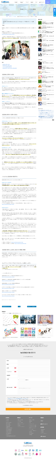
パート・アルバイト (44, 433)
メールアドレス (9, 371)
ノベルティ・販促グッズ (32, 430)
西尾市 (50, 117)
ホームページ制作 (20, 422)
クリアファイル (50, 111)
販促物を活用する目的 (6, 64)
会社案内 (51, 115)
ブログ (41, 420)
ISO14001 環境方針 (9, 430)
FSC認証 (30, 434)
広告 (50, 116)
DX (41, 110)
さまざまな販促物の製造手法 (7, 66)
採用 (40, 117)
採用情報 (42, 427)
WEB (48, 110)
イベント (52, 110)
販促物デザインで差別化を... (31, 306)
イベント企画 (31, 429)
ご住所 (8, 379)
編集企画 (30, 421)
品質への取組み (8, 425)
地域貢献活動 (8, 426)
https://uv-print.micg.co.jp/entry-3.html (17, 242)
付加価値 (48, 115)
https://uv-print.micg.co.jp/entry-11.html (8, 288)
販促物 (52, 117)
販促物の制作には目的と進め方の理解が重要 (10, 68)
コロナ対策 (45, 112)
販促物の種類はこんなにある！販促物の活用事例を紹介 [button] (28, 337)
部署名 (8, 364)
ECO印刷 (19, 425)
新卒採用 (42, 430)
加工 (53, 115)
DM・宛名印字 (31, 433)
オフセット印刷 (40, 111)
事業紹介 (19, 417)
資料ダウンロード (43, 424)
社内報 (47, 117)
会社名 (8, 360)
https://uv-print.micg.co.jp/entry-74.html (8, 204)
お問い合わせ (43, 436)
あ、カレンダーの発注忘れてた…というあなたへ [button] (44, 337)
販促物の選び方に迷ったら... (7, 306)
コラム (42, 112)
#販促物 (3, 25)
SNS (44, 110)
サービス (30, 417)
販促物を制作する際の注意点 (7, 65)
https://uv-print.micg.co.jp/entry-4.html (20, 243)
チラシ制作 (19, 421)
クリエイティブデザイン (21, 426)
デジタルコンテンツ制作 (32, 425)
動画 (39, 116)
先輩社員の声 (43, 429)
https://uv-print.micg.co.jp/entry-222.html (8, 284)
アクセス (7, 421)
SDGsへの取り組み (8, 422)
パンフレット (41, 115)
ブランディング (45, 115)
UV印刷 (46, 110)
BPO (39, 110)
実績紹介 (46, 116)
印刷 (41, 116)
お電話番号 (8, 375)
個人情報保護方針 (8, 433)
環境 (45, 117)
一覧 (19, 306)
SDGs (43, 110)
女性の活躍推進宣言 (9, 429)
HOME (7, 16)
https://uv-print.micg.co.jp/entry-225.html (8, 280)
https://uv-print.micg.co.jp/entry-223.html (8, 34)
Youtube (50, 110)
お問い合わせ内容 (9, 387)
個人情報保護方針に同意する (28, 405)
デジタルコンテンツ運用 (32, 426)
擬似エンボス (43, 117)
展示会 (49, 116)
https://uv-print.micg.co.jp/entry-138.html (8, 292)
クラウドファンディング (45, 111)
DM (40, 110)
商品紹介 (43, 116)
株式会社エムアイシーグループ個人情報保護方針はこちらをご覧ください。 (18, 398)
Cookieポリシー (8, 434)
